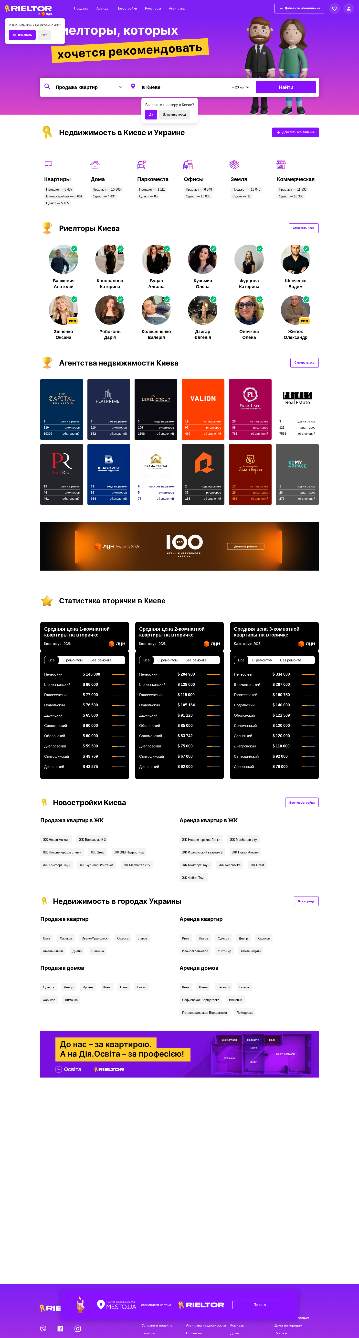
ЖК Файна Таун (193, 878)
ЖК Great (98, 852)
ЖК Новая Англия (56, 840)
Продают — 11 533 (292, 189)
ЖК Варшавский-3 (92, 840)
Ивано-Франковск (94, 938)
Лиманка (71, 1000)
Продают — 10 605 (107, 189)
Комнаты (237, 1325)
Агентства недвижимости (206, 1325)
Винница (97, 951)
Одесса (122, 938)
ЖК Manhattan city (136, 865)
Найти (286, 87)
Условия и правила (157, 1325)
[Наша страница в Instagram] (78, 1328)
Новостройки (126, 8)
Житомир (224, 951)
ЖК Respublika (230, 865)
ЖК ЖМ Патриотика (129, 852)
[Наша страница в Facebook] (60, 1328)
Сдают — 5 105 (57, 203)
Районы (281, 1333)
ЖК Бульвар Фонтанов (97, 865)
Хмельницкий (53, 951)
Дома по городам (288, 1325)
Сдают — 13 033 (198, 196)
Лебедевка (245, 1012)
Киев (46, 938)
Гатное (244, 987)
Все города (306, 901)
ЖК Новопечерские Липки (62, 852)
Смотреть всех (304, 228)
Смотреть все (305, 362)
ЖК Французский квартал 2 (202, 852)
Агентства (177, 8)
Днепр (77, 951)
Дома (234, 1333)
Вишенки (235, 1000)
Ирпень (88, 987)
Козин (203, 987)
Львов (142, 938)
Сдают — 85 (148, 196)
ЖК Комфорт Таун (56, 865)
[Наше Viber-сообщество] (43, 1328)
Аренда (102, 8)
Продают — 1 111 (152, 189)
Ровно (141, 987)
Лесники (223, 987)
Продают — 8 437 (59, 189)
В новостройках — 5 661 (64, 196)
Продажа (81, 8)
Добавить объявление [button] (302, 8)
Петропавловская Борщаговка (204, 1012)
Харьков (66, 938)
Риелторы (153, 8)
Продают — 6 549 (199, 189)
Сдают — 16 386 (291, 196)
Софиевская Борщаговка (200, 1000)
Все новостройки (302, 802)
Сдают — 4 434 (104, 196)
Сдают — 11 (241, 196)
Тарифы (148, 1333)
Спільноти (194, 1333)
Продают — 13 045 (246, 189)
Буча (123, 987)
